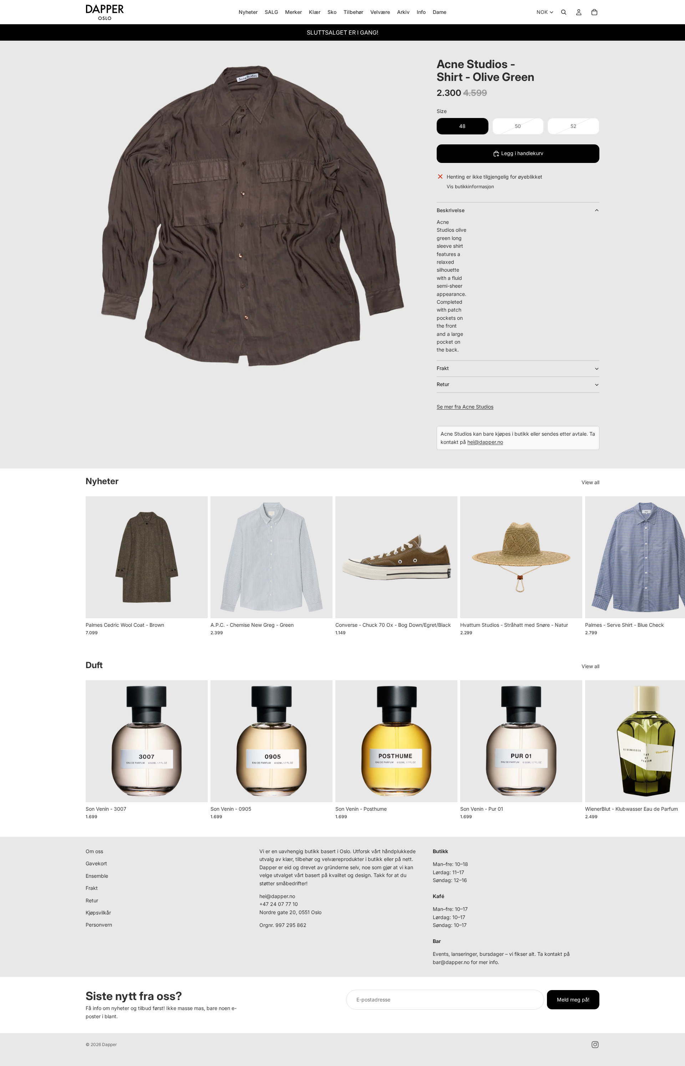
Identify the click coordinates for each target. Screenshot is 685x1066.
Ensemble (97, 876)
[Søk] (564, 12)
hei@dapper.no (485, 442)
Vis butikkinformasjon (470, 186)
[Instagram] (595, 1044)
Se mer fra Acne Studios (465, 407)
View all (590, 482)
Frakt (443, 368)
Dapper (109, 1044)
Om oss (94, 851)
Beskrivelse (451, 210)
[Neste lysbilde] (591, 570)
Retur (443, 384)
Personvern (99, 925)
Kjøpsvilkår (98, 912)
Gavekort (96, 863)
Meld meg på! (573, 999)
